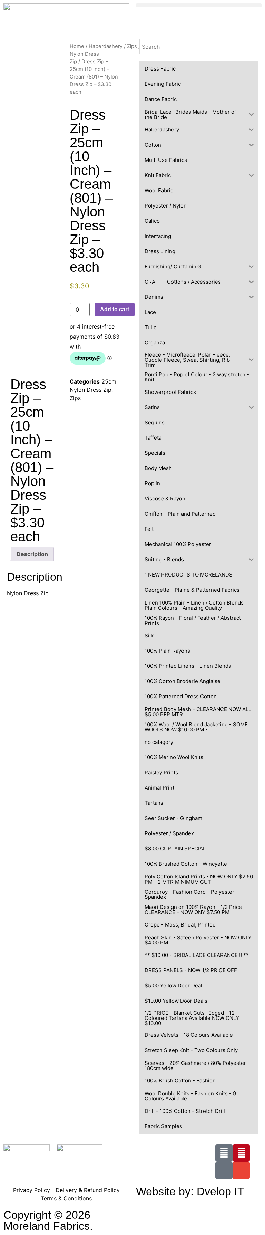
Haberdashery (105, 46)
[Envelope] (241, 1170)
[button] (199, 5)
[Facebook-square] (224, 1153)
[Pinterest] (241, 1153)
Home (77, 46)
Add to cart (114, 309)
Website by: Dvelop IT (190, 1191)
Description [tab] (32, 554)
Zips (132, 46)
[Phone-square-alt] (224, 1170)
